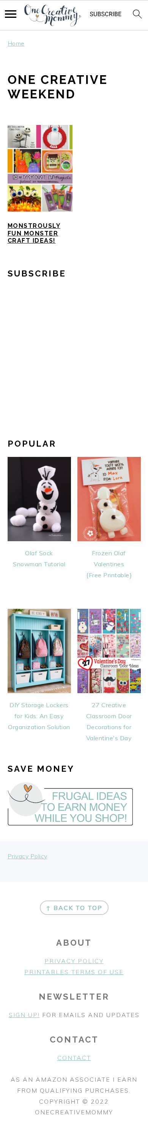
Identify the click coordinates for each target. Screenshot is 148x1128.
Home (16, 43)
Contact (74, 1058)
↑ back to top (74, 908)
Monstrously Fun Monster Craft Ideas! (34, 233)
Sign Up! (24, 1015)
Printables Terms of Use (74, 972)
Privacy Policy (27, 856)
